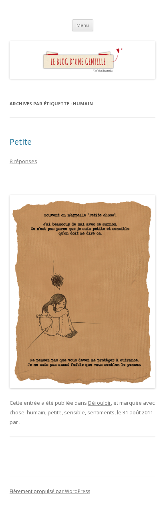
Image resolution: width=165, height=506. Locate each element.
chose (17, 412)
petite (55, 412)
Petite (21, 141)
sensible (74, 412)
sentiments (101, 412)
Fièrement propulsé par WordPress (50, 491)
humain (36, 412)
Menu (82, 25)
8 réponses (23, 161)
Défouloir (99, 402)
